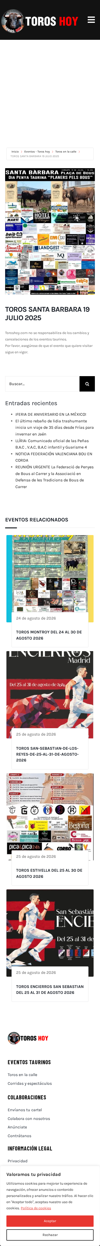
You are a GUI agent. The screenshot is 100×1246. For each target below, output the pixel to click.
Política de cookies (36, 1208)
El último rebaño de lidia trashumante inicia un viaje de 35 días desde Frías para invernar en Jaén (54, 427)
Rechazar (50, 1235)
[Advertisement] (50, 92)
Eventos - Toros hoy (37, 151)
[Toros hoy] (39, 10)
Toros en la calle (65, 151)
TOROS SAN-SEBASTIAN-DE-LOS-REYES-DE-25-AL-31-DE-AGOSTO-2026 (47, 754)
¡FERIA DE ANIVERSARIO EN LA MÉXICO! (50, 414)
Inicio (15, 151)
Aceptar (50, 1221)
